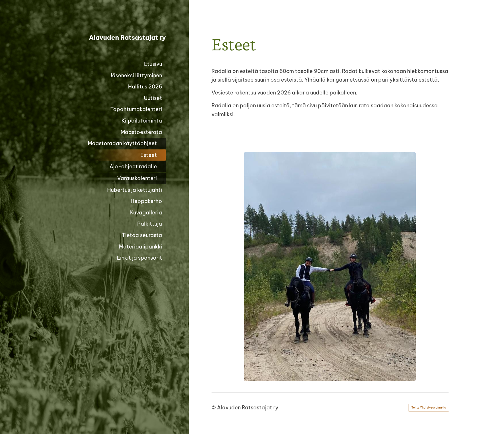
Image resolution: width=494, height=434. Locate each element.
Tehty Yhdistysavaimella (428, 407)
